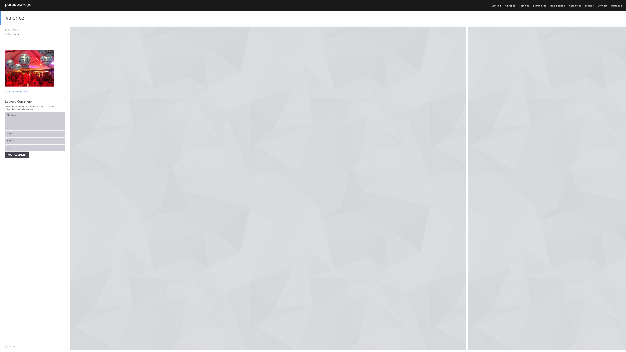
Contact (602, 5)
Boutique (616, 5)
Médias (589, 5)
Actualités (575, 5)
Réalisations (557, 5)
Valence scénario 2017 (17, 91)
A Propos (510, 5)
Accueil (496, 5)
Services (524, 5)
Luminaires (539, 5)
